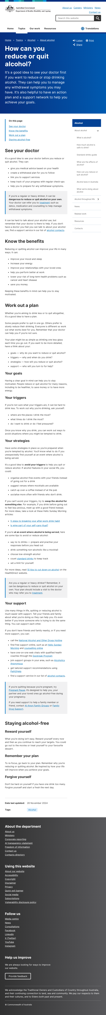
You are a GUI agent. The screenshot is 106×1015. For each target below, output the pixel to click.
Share (79, 44)
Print (91, 40)
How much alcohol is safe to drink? (86, 146)
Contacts (79, 228)
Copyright (10, 879)
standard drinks (25, 558)
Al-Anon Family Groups (37, 705)
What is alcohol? (84, 137)
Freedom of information (17, 847)
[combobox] (74, 18)
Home (10, 28)
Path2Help (15, 671)
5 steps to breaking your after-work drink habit (35, 521)
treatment (45, 202)
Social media (11, 894)
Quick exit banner (14, 890)
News (97, 7)
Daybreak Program (42, 655)
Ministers (88, 7)
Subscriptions (12, 898)
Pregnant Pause (17, 690)
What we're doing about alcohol (87, 190)
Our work (35, 28)
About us (67, 7)
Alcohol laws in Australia (87, 182)
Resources (50, 28)
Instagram (10, 946)
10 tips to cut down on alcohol (43, 569)
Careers (78, 7)
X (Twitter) (10, 938)
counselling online (33, 648)
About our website (14, 871)
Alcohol (31, 40)
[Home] (28, 8)
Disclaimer (10, 883)
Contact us (94, 12)
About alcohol (47, 40)
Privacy (9, 886)
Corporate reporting (15, 839)
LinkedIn (9, 934)
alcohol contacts (55, 230)
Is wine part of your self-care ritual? (29, 525)
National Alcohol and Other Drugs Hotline (40, 640)
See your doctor (17, 126)
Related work (80, 214)
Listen (79, 40)
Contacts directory (15, 854)
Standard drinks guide (87, 155)
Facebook (10, 930)
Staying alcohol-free (19, 139)
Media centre (12, 918)
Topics (21, 28)
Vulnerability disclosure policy (20, 902)
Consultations (12, 926)
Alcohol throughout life (85, 199)
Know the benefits (18, 130)
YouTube (9, 942)
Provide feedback (18, 976)
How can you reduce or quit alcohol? (87, 173)
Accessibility (11, 875)
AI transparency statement (19, 843)
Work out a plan (17, 135)
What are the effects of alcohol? (87, 163)
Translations (92, 28)
